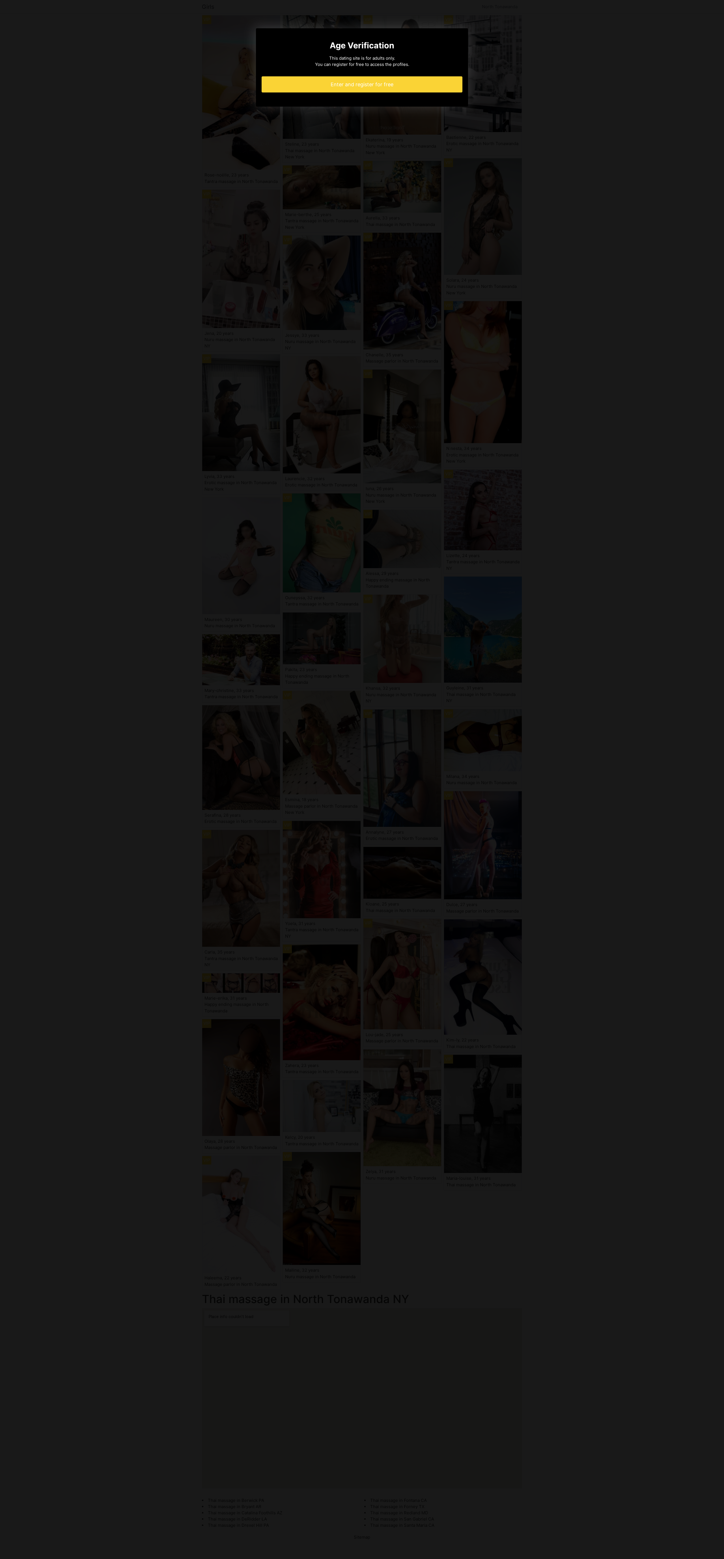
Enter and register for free (362, 84)
